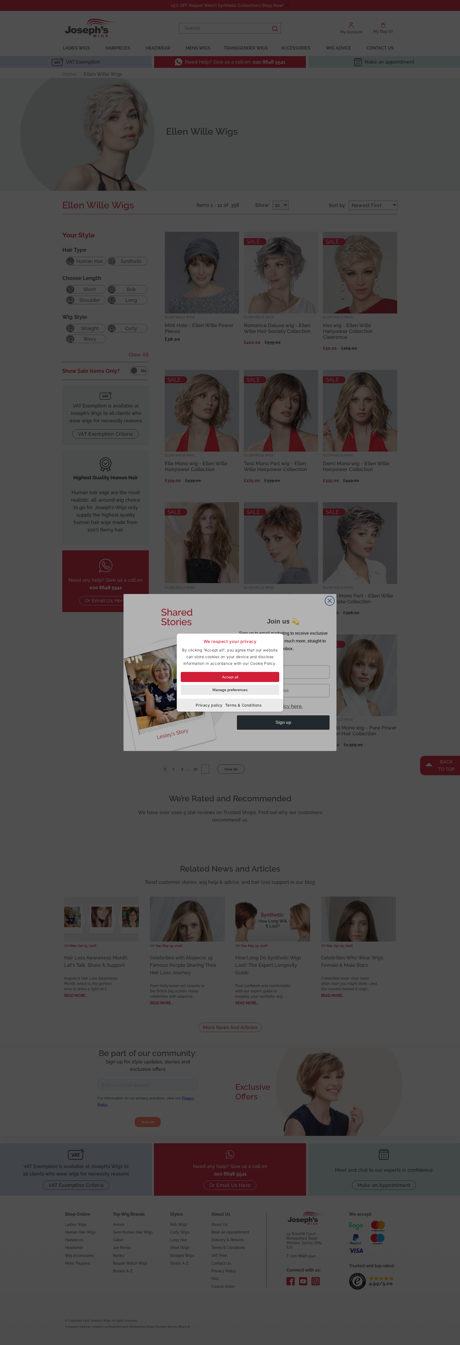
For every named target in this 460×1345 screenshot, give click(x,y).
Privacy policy (209, 705)
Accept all (230, 677)
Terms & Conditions (243, 705)
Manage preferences (230, 690)
